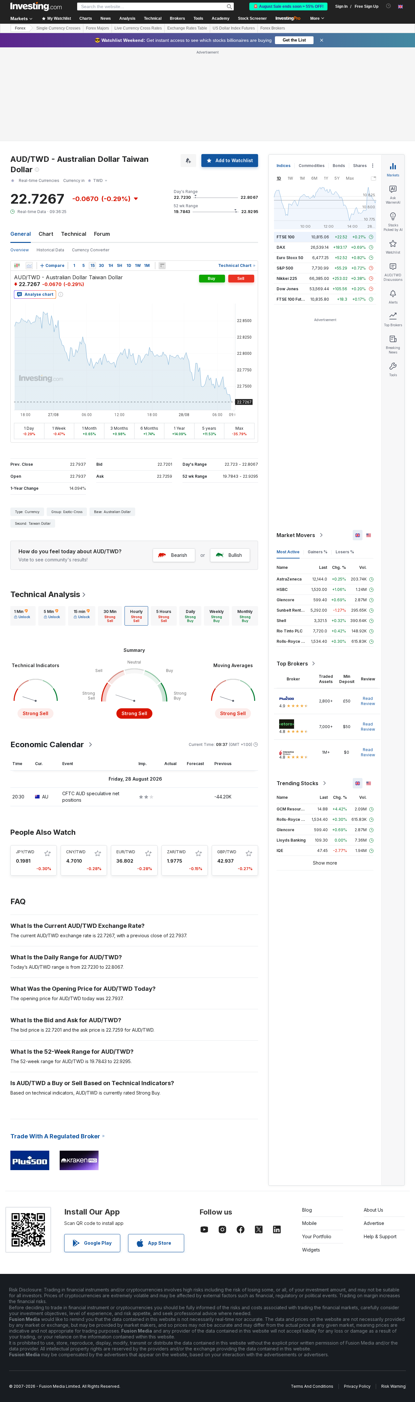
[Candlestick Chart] (16, 265)
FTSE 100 (285, 236)
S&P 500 (285, 268)
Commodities (312, 165)
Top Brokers (292, 663)
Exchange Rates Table (187, 28)
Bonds (339, 165)
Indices (283, 165)
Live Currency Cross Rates (138, 28)
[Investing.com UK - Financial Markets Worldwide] (36, 6)
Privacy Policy (357, 1386)
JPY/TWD (25, 851)
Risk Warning (393, 1386)
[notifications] (388, 6)
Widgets (311, 1249)
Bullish (235, 555)
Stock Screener (252, 18)
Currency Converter (90, 249)
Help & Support (380, 1236)
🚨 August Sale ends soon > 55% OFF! (288, 6)
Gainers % (317, 551)
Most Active (288, 551)
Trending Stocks (297, 783)
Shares (360, 165)
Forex (20, 28)
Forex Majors (97, 28)
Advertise (374, 1223)
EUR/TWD (125, 851)
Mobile (309, 1223)
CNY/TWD (76, 851)
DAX (281, 247)
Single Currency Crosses (58, 28)
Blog (307, 1210)
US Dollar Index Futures (234, 28)
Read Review (368, 701)
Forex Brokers (272, 28)
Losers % (345, 551)
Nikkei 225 (287, 278)
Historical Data (50, 249)
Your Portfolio (316, 1236)
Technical (73, 234)
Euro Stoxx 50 (290, 257)
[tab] (22, 616)
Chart (46, 234)
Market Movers (296, 535)
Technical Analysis (45, 594)
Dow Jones (287, 288)
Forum (102, 234)
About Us (373, 1210)
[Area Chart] (29, 265)
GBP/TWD (226, 851)
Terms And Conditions (312, 1386)
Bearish (179, 555)
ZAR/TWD (176, 851)
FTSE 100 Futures (293, 299)
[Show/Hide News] (162, 265)
